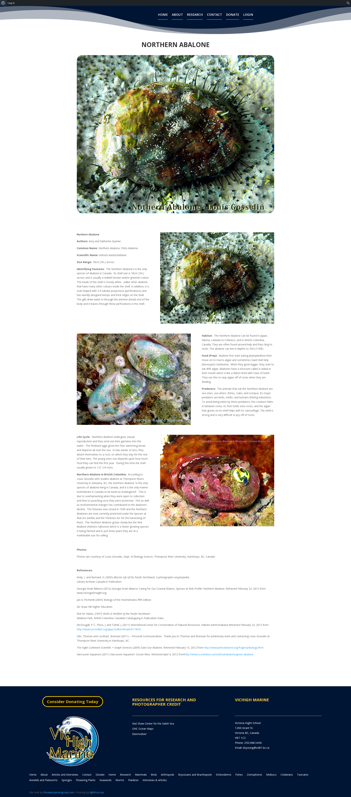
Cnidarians (287, 774)
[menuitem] (3, 3)
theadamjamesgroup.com (59, 792)
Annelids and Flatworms (43, 780)
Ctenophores (254, 774)
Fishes (239, 774)
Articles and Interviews (65, 774)
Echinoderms (223, 774)
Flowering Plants (85, 780)
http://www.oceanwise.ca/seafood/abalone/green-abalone (218, 654)
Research (195, 15)
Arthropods (167, 774)
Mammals (141, 774)
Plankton (133, 780)
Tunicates (302, 774)
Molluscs (271, 774)
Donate (232, 15)
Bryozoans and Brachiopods (195, 774)
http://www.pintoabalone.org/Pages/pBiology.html (233, 647)
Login (248, 15)
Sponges (67, 780)
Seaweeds (105, 780)
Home (163, 15)
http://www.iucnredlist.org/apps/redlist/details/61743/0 (109, 629)
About (177, 15)
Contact (214, 15)
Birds (154, 774)
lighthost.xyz (97, 792)
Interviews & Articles (155, 780)
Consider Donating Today (72, 701)
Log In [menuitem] (11, 2)
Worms (120, 780)
